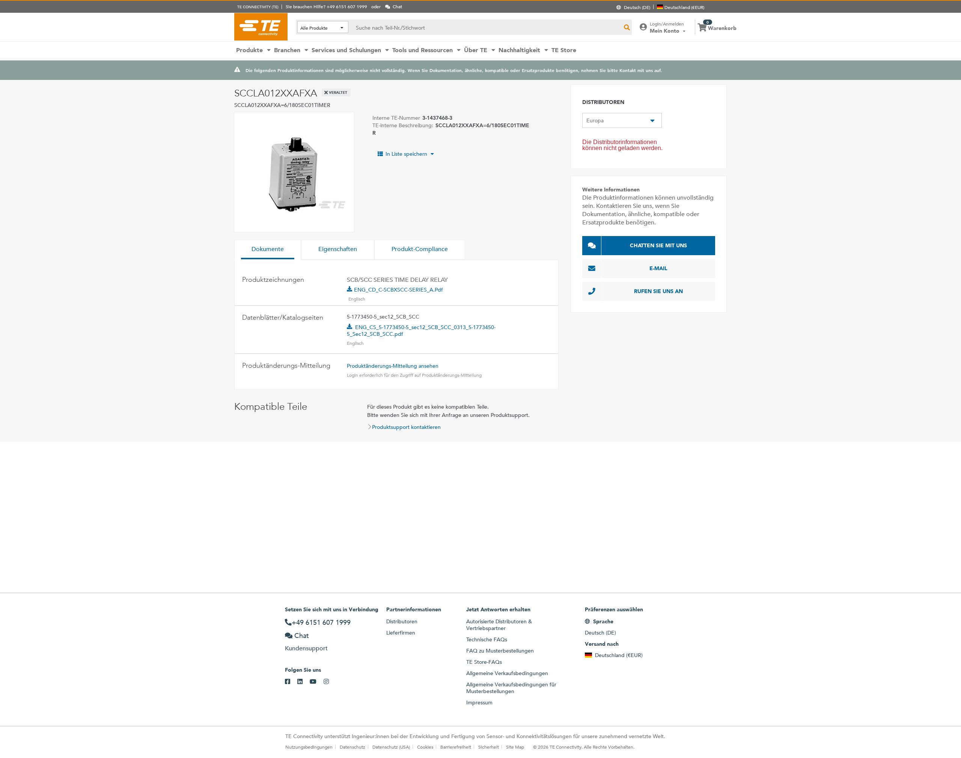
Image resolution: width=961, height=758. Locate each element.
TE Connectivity (261, 27)
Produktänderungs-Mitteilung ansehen (392, 365)
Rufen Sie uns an (658, 291)
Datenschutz (352, 747)
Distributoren (401, 621)
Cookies (425, 747)
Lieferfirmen (400, 632)
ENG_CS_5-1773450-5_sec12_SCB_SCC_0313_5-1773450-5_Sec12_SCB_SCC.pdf (421, 330)
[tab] (267, 250)
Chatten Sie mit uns (658, 245)
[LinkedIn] (303, 681)
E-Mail (658, 268)
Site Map (515, 747)
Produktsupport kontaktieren (406, 427)
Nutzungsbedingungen (309, 747)
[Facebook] (291, 681)
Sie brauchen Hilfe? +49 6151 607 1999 (326, 6)
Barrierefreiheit (455, 747)
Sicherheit (488, 747)
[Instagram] (330, 681)
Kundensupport (306, 648)
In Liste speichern (406, 153)
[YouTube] (317, 681)
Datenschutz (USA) (391, 747)
